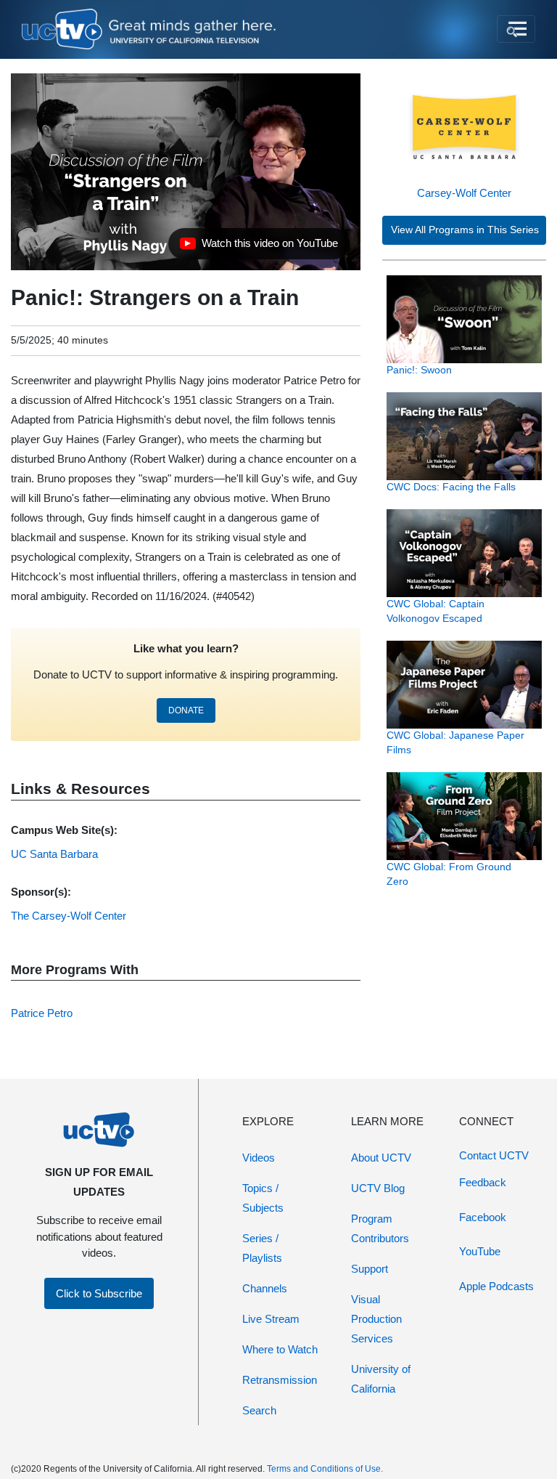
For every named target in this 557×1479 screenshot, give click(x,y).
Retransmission (279, 1380)
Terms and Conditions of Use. (325, 1469)
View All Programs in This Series (465, 229)
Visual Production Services (376, 1319)
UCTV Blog (378, 1188)
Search (259, 1410)
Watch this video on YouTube (258, 247)
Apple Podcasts (496, 1286)
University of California (380, 1379)
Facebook (482, 1217)
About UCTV (381, 1157)
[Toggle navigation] (516, 29)
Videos (258, 1157)
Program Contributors (380, 1228)
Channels (264, 1288)
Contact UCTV (494, 1155)
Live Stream (271, 1319)
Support (369, 1269)
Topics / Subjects (263, 1198)
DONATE (186, 710)
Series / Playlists (262, 1248)
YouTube (479, 1251)
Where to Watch (280, 1349)
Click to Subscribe (99, 1293)
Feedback (482, 1182)
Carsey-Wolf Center (464, 193)
